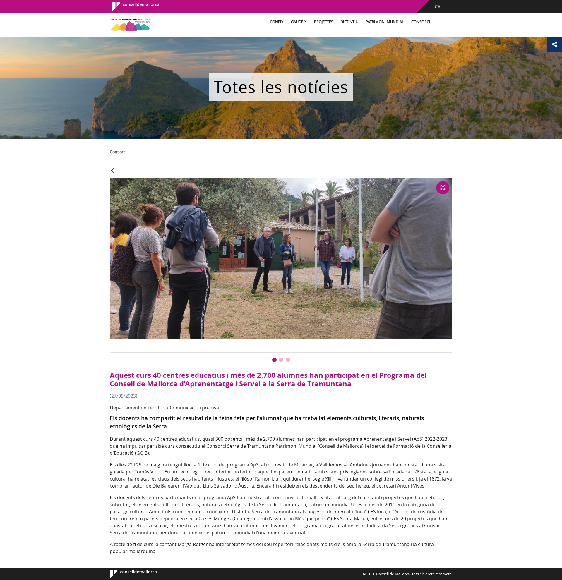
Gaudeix (299, 21)
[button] (274, 360)
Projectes (323, 21)
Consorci (420, 21)
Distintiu (349, 21)
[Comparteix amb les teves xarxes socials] (554, 44)
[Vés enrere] (112, 171)
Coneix (277, 21)
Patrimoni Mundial (385, 21)
